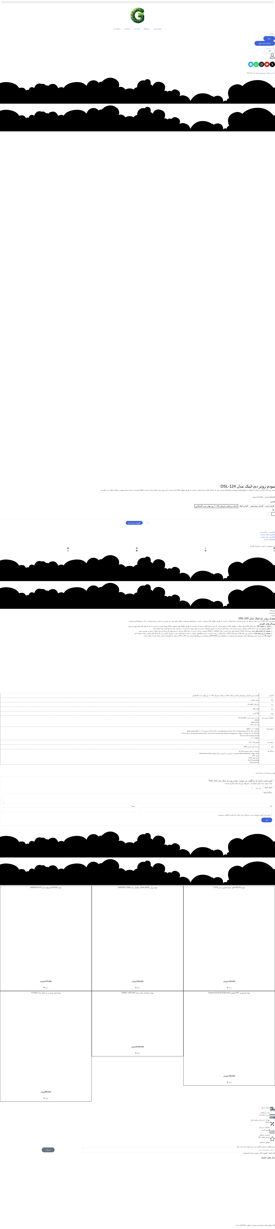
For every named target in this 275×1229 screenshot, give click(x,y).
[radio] (270, 506)
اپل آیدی (137, 29)
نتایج (269, 38)
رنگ (273, 510)
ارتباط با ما (116, 29)
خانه (274, 73)
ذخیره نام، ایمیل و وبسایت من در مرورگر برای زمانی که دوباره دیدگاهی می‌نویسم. (244, 815)
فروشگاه (147, 29)
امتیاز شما (268, 787)
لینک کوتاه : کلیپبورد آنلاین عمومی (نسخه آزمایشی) (259, 1153)
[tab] (137, 610)
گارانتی (272, 502)
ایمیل (133, 806)
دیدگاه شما (267, 792)
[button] (240, 548)
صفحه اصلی (158, 29)
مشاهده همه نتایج (265, 43)
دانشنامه (127, 29)
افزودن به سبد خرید (134, 523)
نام (270, 806)
